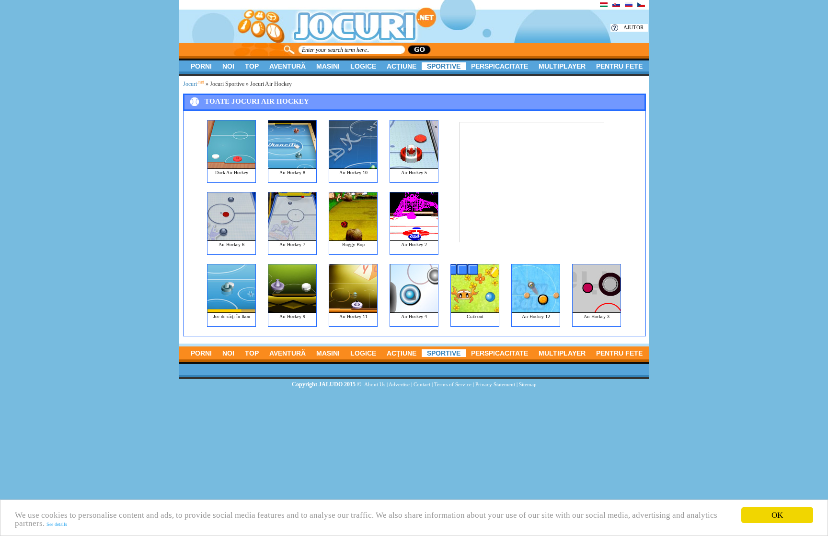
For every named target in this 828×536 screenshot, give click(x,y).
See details (56, 524)
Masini (328, 66)
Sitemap (528, 384)
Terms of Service (453, 384)
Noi (228, 66)
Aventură (287, 66)
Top (252, 66)
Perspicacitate (499, 66)
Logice (363, 66)
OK (777, 515)
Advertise (399, 384)
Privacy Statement (495, 384)
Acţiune (401, 66)
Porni (201, 66)
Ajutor (633, 27)
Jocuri (193, 84)
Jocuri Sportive (227, 84)
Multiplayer (562, 66)
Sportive (443, 66)
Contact (422, 384)
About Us (374, 384)
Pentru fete (619, 66)
